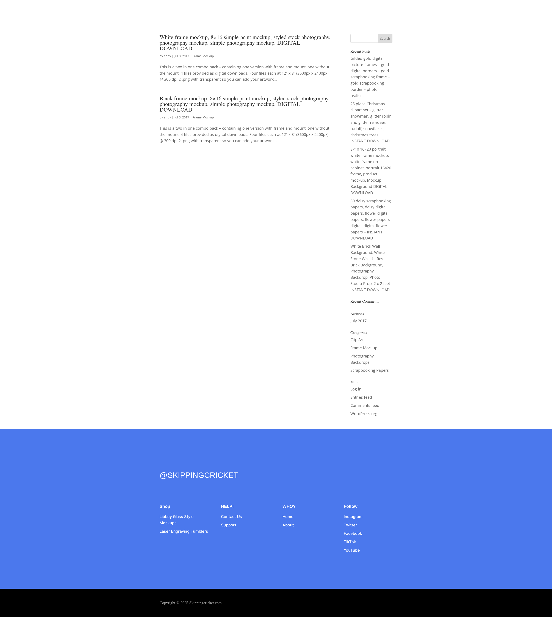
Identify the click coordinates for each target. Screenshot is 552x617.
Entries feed (361, 397)
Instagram (353, 516)
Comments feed (364, 405)
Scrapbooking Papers (369, 370)
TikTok (350, 542)
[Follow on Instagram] (181, 465)
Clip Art (357, 339)
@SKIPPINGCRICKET (199, 475)
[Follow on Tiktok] (190, 465)
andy (167, 56)
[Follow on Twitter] (172, 465)
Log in (355, 389)
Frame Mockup (203, 56)
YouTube (352, 550)
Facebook (353, 533)
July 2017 (358, 320)
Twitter (350, 525)
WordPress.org (363, 413)
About (288, 525)
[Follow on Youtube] (199, 465)
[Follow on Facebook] (163, 465)
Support (228, 525)
